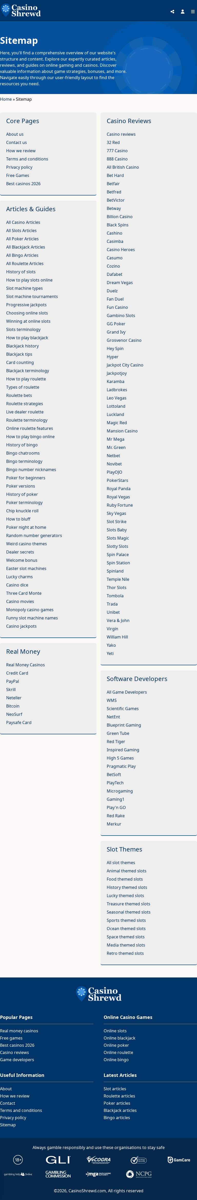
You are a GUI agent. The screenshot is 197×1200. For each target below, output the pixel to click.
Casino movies (20, 601)
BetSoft (114, 774)
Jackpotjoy (117, 373)
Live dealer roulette (25, 412)
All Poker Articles (22, 239)
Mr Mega (115, 439)
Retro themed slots (125, 953)
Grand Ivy (116, 332)
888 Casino (117, 159)
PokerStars (117, 480)
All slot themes (121, 862)
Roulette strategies (24, 403)
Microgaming (120, 791)
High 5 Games (120, 758)
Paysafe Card (19, 722)
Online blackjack (119, 1038)
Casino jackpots (21, 626)
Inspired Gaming (123, 750)
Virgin (112, 629)
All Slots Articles (21, 230)
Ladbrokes (117, 390)
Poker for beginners (25, 478)
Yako (111, 645)
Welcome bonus (21, 560)
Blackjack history (22, 346)
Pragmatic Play (121, 766)
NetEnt (113, 717)
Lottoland (116, 406)
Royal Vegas (118, 497)
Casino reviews (121, 134)
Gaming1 (115, 799)
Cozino (113, 266)
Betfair (113, 183)
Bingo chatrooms (23, 453)
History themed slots (127, 887)
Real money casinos (19, 1031)
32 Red (113, 142)
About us (15, 134)
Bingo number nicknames (31, 469)
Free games (11, 1038)
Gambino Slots (121, 315)
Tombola (115, 596)
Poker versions (20, 486)
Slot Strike (116, 521)
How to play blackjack (27, 338)
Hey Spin (115, 348)
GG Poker (116, 324)
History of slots (21, 272)
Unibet (113, 612)
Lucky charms (19, 577)
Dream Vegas (120, 282)
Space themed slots (126, 937)
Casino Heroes (121, 249)
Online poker (116, 1045)
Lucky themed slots (125, 895)
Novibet (114, 464)
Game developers (17, 1059)
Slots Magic (118, 538)
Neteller (14, 698)
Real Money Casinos (25, 665)
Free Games (17, 175)
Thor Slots (116, 587)
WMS (112, 700)
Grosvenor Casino (124, 340)
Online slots (115, 1031)
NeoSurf (14, 714)
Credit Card (17, 673)
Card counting (20, 362)
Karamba (115, 381)
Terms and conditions (27, 159)
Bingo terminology (24, 461)
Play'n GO (116, 807)
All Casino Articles (23, 222)
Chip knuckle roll (22, 511)
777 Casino (117, 151)
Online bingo (116, 1059)
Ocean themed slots (126, 928)
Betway (114, 208)
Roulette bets (19, 395)
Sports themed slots (126, 920)
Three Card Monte (24, 593)
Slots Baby (117, 530)
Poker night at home (26, 527)
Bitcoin (12, 706)
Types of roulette (22, 387)
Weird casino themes (26, 544)
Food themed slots (125, 879)
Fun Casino (117, 307)
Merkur (114, 824)
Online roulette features (29, 428)
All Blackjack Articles (25, 247)
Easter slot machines (26, 568)
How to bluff (18, 519)
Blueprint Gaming (124, 725)
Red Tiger (116, 741)
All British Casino (123, 167)
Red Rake (116, 816)
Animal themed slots (126, 871)
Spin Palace (118, 554)
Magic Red (117, 422)
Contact (7, 1103)
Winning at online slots (28, 321)
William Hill (117, 637)
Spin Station (118, 563)
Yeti (110, 653)
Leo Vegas (116, 398)
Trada (112, 604)
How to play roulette (26, 379)
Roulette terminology (26, 420)
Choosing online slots (27, 313)
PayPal (12, 681)
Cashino (114, 233)
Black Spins (118, 225)
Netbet (113, 455)
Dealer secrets (20, 552)
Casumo (115, 258)
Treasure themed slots (128, 904)
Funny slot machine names (32, 618)
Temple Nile (118, 579)
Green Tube (118, 733)
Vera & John (118, 620)
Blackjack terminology (27, 370)
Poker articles (117, 1103)
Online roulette (118, 1052)
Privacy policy (19, 167)
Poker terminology (24, 502)
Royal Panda (119, 488)
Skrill (11, 689)
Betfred (114, 192)
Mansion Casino (122, 431)
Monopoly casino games (30, 609)
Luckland (115, 414)
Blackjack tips (19, 354)
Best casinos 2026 (23, 183)
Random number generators (34, 535)
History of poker (22, 494)
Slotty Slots (117, 546)
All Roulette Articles (25, 263)
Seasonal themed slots (129, 912)
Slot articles (115, 1089)
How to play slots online (29, 280)
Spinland (115, 571)
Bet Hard (115, 175)
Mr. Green (116, 447)
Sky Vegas (116, 513)
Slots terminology (23, 329)
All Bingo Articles (22, 255)
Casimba (115, 241)
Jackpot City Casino (125, 365)
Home (6, 99)
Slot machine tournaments (32, 296)
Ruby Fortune (120, 505)
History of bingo (22, 445)
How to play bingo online (30, 436)
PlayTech (115, 783)
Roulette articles (119, 1096)
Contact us (16, 142)
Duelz (112, 291)
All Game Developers (127, 692)
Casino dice (17, 585)
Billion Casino (120, 216)
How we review (21, 151)
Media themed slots (126, 945)
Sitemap (8, 1125)
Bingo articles (117, 1117)
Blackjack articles (120, 1110)
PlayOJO (114, 472)
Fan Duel (115, 299)
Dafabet (114, 274)
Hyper (113, 357)
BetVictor (116, 200)
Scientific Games (123, 708)
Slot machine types (24, 288)
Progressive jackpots (26, 305)
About (6, 1089)
